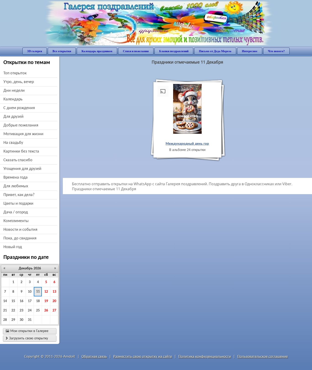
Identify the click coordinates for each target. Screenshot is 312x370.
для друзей (13, 117)
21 (5, 310)
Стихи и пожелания (136, 51)
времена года (15, 177)
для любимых (15, 186)
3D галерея (34, 51)
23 (21, 310)
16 (21, 301)
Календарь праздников (97, 51)
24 (30, 310)
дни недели (14, 90)
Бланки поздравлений (173, 51)
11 (38, 291)
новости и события (20, 230)
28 (5, 320)
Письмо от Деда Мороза (215, 51)
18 (38, 301)
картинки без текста (21, 151)
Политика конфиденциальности (204, 357)
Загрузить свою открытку (27, 338)
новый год (12, 247)
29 (13, 320)
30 (21, 320)
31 (30, 320)
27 (54, 310)
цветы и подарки (18, 203)
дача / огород (15, 212)
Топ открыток (14, 73)
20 (54, 301)
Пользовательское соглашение (262, 357)
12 (46, 292)
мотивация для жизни (23, 134)
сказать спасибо (17, 160)
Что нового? (276, 51)
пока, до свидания (20, 238)
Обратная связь (94, 357)
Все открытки (62, 51)
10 (30, 292)
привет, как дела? (18, 195)
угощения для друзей (22, 169)
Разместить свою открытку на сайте (142, 357)
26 (46, 310)
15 (13, 301)
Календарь (12, 99)
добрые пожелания (20, 125)
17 (30, 301)
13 (54, 292)
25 (38, 310)
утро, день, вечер (18, 82)
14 (5, 301)
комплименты (16, 221)
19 (46, 301)
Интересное (249, 51)
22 (13, 310)
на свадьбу (13, 143)
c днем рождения (19, 108)
